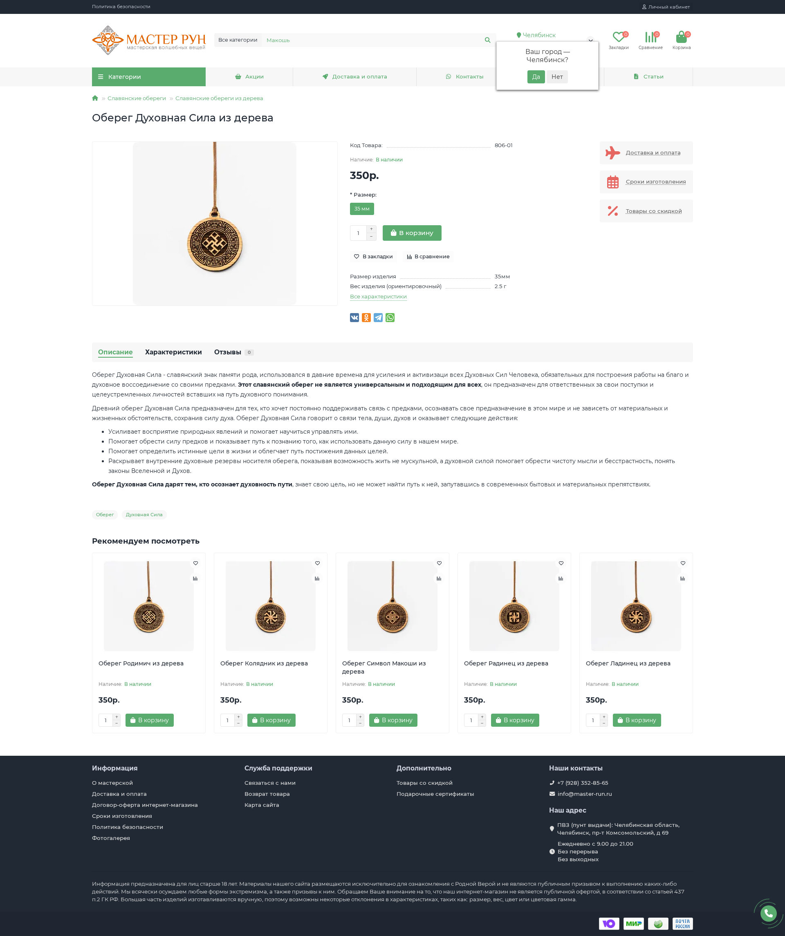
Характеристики (173, 352)
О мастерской (112, 782)
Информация (115, 768)
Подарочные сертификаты (435, 793)
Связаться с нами (270, 782)
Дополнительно (424, 768)
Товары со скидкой (425, 782)
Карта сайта (261, 805)
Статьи (654, 76)
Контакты (470, 76)
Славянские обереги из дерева (219, 98)
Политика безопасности (121, 6)
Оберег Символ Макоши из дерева (384, 667)
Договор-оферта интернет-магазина (145, 805)
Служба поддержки (278, 768)
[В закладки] (195, 563)
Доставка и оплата (359, 76)
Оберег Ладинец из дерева (628, 663)
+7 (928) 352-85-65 (582, 782)
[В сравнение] (195, 578)
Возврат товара (267, 793)
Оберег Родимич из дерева (141, 663)
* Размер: (363, 194)
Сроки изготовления (122, 816)
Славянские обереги (137, 98)
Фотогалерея (111, 838)
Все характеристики (378, 296)
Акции (254, 76)
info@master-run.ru (585, 793)
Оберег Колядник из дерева (264, 663)
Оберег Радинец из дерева (506, 663)
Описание (115, 352)
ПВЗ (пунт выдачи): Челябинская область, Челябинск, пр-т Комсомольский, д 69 (618, 829)
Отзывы (232, 352)
